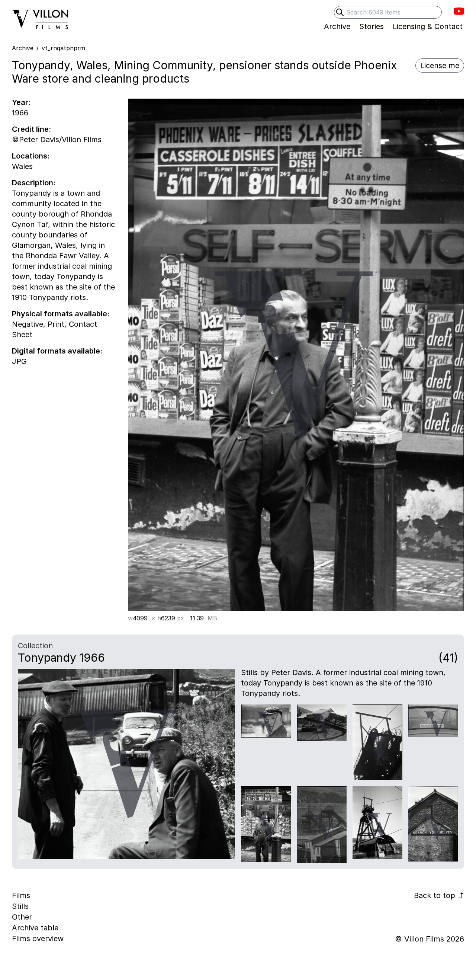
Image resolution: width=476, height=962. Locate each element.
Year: (21, 102)
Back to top (439, 895)
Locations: (30, 155)
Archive (22, 48)
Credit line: (31, 129)
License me (439, 65)
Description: (33, 182)
